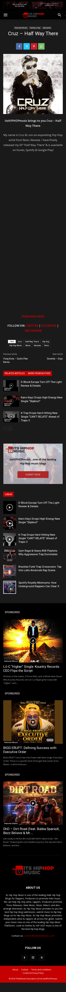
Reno (46, 345)
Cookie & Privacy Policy (33, 973)
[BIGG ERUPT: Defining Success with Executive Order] (33, 722)
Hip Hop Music (15, 345)
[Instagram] (33, 957)
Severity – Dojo (55, 358)
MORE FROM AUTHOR (39, 373)
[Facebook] (19, 46)
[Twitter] (26, 46)
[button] (5, 15)
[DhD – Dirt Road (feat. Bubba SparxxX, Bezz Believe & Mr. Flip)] (33, 803)
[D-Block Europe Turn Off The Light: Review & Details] (11, 385)
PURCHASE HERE (33, 316)
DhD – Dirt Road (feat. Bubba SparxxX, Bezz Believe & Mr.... (31, 831)
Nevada (37, 345)
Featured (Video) (11, 823)
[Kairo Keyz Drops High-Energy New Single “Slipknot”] (11, 401)
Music (28, 345)
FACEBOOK (48, 325)
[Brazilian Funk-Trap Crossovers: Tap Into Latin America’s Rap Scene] (9, 571)
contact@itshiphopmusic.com (39, 935)
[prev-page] (5, 429)
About (15, 969)
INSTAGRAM (33, 330)
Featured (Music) (21, 28)
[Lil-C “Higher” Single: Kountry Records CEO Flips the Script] (33, 641)
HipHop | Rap (35, 28)
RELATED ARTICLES (15, 373)
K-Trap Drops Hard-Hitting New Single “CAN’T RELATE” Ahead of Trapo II (40, 416)
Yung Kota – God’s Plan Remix (15, 360)
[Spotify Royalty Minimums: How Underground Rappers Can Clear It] (9, 587)
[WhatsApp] (41, 46)
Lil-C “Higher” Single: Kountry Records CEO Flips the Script (31, 669)
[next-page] (10, 429)
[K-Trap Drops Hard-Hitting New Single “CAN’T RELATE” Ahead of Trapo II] (11, 416)
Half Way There (32, 341)
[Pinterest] (34, 46)
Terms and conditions (41, 969)
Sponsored (47, 28)
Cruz (20, 341)
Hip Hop (45, 341)
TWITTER (32, 325)
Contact (24, 969)
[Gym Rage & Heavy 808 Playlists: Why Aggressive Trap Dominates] (9, 555)
